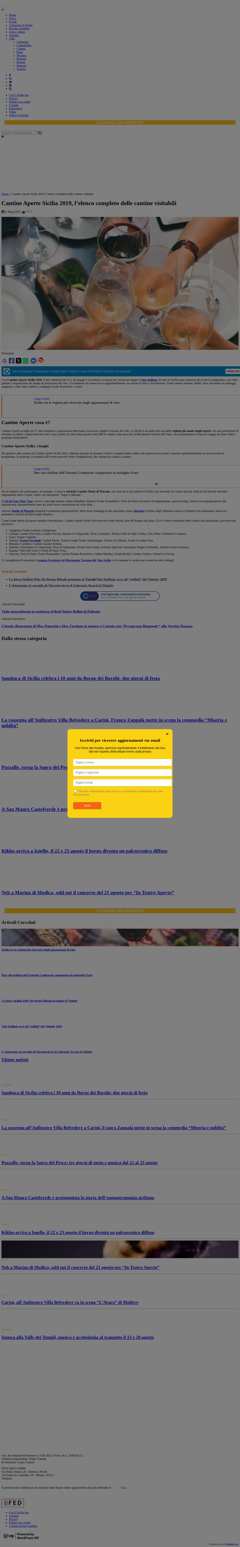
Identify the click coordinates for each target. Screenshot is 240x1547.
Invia (87, 805)
